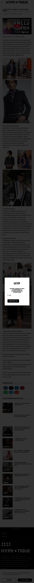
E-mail (9, 295)
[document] (17, 291)
